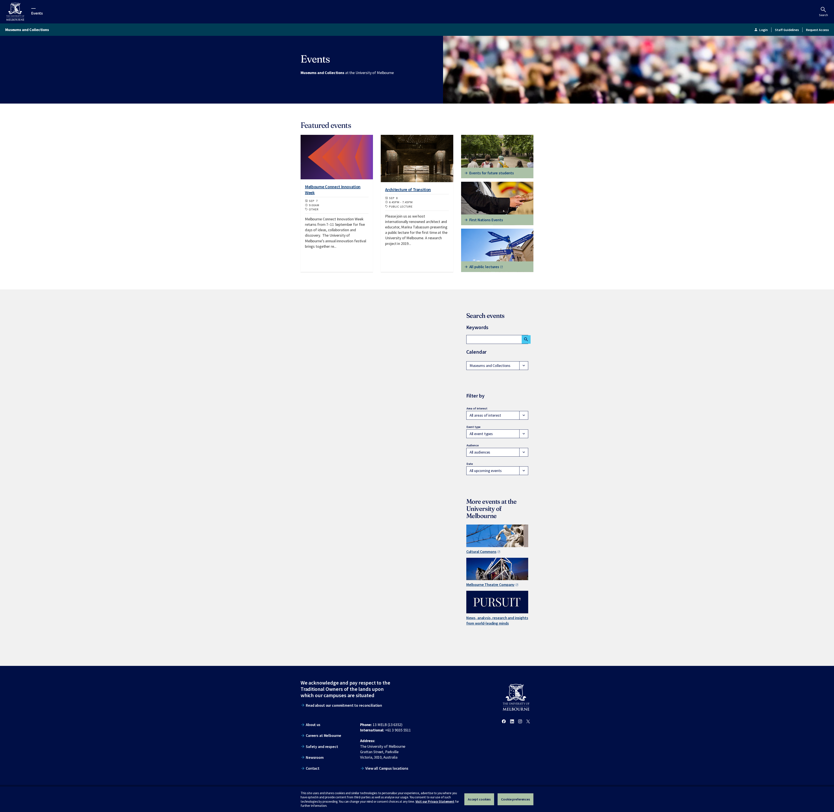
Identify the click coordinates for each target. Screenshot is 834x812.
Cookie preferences (515, 799)
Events (37, 13)
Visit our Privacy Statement (434, 801)
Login (761, 30)
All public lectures (484, 266)
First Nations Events (486, 219)
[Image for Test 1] (337, 157)
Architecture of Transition (408, 189)
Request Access (817, 30)
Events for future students (491, 172)
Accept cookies (479, 799)
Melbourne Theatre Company (490, 584)
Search (823, 15)
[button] (497, 365)
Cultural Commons (481, 551)
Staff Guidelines (787, 30)
